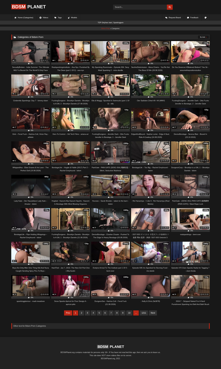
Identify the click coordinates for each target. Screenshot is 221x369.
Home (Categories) (25, 18)
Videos (45, 18)
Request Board (174, 18)
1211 (144, 313)
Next (153, 313)
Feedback (194, 18)
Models (74, 18)
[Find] (170, 7)
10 (129, 313)
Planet (29, 6)
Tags (59, 18)
